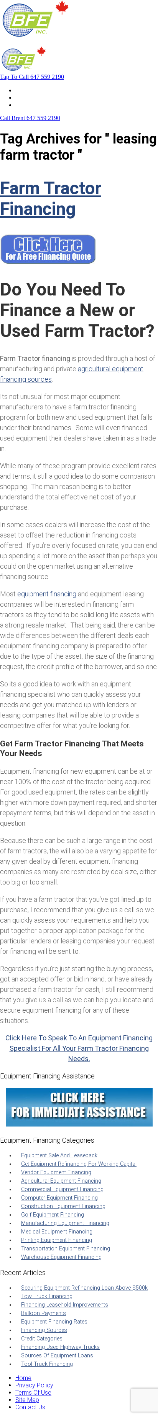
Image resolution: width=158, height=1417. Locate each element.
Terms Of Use (33, 1392)
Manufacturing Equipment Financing (65, 1223)
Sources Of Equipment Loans (57, 1355)
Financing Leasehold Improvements (64, 1305)
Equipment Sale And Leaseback (59, 1155)
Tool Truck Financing (47, 1364)
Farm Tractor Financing (50, 198)
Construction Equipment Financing (63, 1206)
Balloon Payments (43, 1313)
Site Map (27, 1400)
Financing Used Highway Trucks (60, 1347)
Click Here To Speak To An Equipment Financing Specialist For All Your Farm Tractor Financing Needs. (79, 1048)
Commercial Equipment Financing (62, 1189)
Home (23, 90)
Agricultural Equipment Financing (61, 1181)
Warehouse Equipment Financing (61, 1257)
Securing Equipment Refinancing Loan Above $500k (84, 1288)
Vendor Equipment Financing (56, 1172)
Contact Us (30, 104)
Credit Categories (42, 1338)
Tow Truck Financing (46, 1296)
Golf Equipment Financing (52, 1215)
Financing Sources (44, 1330)
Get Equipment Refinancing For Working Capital (79, 1164)
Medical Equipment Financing (56, 1231)
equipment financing (46, 594)
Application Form (38, 97)
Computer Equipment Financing (59, 1198)
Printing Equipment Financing (56, 1240)
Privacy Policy (34, 1385)
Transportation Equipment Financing (65, 1248)
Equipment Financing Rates (54, 1322)
